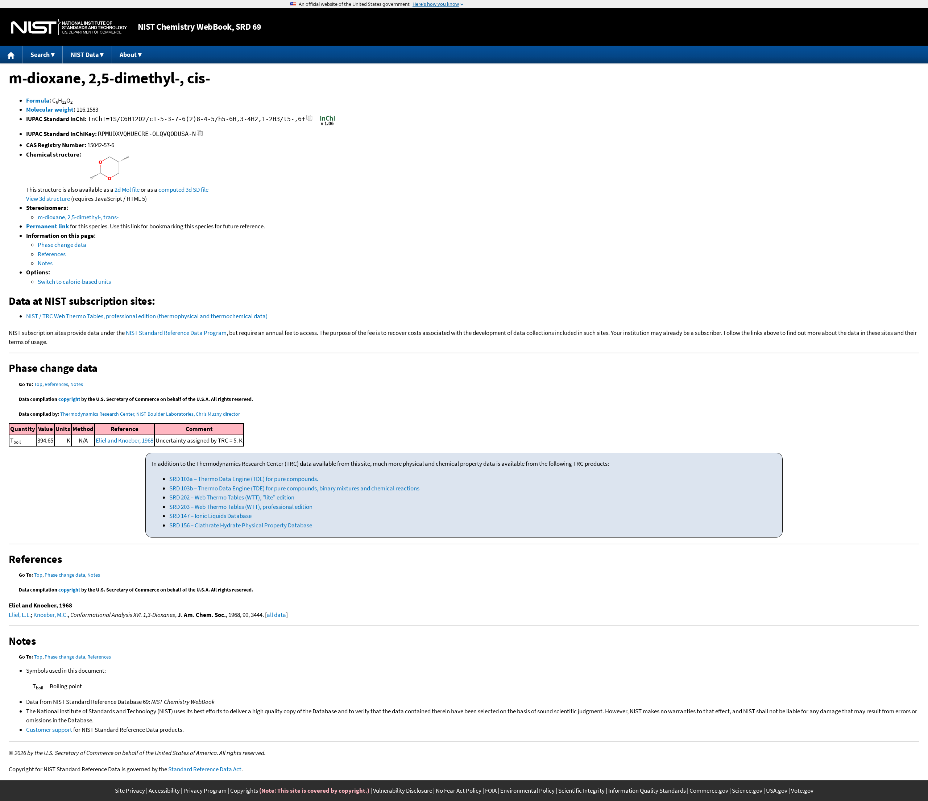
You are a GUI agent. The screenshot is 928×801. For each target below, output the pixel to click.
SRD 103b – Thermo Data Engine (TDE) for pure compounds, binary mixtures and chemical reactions (294, 488)
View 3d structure (48, 199)
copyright (69, 399)
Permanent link (47, 226)
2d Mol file (127, 190)
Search (40, 54)
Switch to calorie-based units (74, 282)
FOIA (491, 790)
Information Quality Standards (647, 790)
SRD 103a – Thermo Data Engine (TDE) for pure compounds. (243, 479)
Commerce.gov (708, 790)
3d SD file (197, 190)
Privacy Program (205, 790)
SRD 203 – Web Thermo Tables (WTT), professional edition (240, 507)
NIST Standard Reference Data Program (176, 333)
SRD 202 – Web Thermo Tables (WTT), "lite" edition (231, 497)
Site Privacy (130, 790)
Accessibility (164, 790)
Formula (37, 100)
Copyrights (244, 790)
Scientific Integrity (581, 790)
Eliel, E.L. (20, 615)
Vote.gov (802, 790)
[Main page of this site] (11, 54)
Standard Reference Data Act (204, 769)
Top (38, 384)
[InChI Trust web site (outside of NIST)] (327, 125)
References (52, 254)
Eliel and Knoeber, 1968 (124, 440)
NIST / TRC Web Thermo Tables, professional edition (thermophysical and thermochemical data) (147, 316)
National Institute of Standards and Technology (69, 27)
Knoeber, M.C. (50, 615)
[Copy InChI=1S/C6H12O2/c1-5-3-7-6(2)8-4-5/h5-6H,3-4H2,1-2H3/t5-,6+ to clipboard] (309, 120)
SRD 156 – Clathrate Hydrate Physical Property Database (240, 525)
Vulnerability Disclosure (402, 790)
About (128, 54)
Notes (45, 263)
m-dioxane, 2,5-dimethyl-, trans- (78, 217)
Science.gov (747, 790)
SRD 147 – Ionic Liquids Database (210, 516)
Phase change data (62, 245)
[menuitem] (11, 54)
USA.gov (776, 790)
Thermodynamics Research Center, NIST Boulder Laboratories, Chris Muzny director (150, 414)
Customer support (49, 730)
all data (276, 615)
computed (171, 190)
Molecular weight (50, 109)
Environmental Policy (527, 790)
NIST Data (85, 54)
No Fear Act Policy (458, 790)
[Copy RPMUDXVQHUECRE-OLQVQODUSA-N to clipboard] (200, 135)
